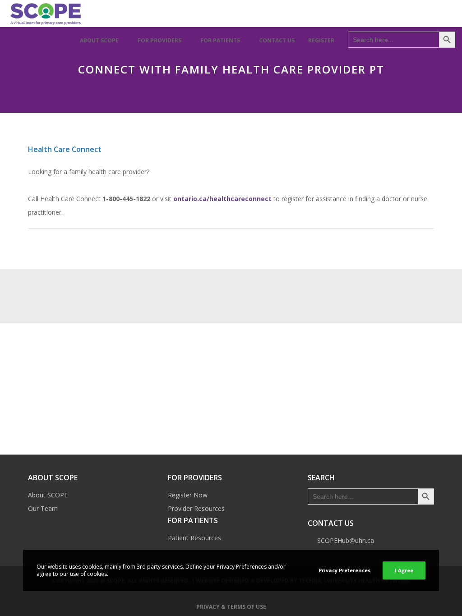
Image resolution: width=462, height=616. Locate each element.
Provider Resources (196, 508)
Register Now (188, 495)
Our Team (43, 508)
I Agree (404, 570)
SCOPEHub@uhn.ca (345, 540)
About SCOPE (48, 495)
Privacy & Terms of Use (231, 607)
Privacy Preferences (344, 570)
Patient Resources (194, 537)
